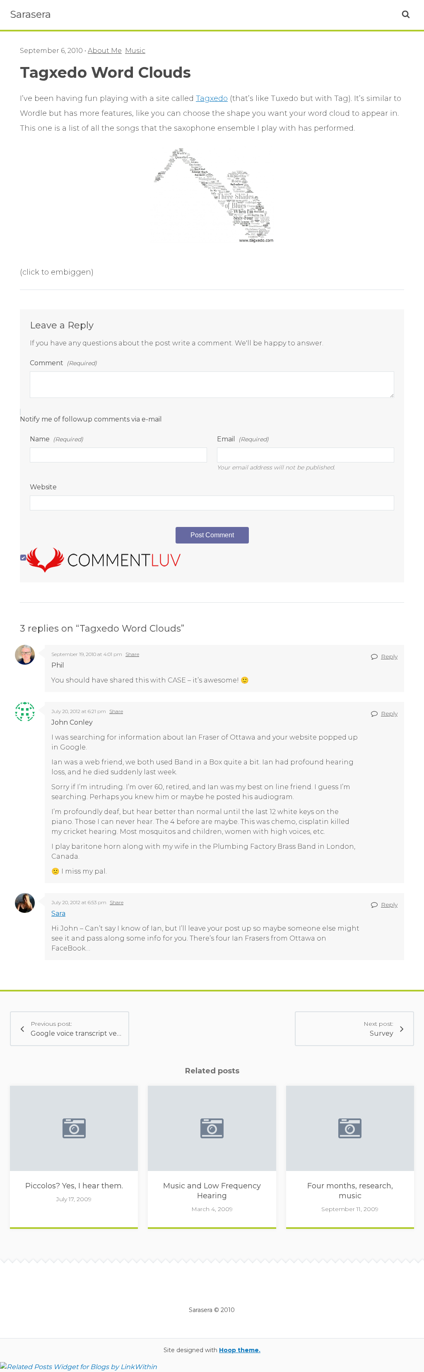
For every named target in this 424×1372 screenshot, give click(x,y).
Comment (63, 363)
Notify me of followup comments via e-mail (91, 419)
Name (56, 439)
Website (43, 487)
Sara (58, 913)
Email (243, 439)
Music (135, 51)
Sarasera (30, 14)
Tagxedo (212, 98)
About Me (105, 51)
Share (132, 654)
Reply (389, 656)
